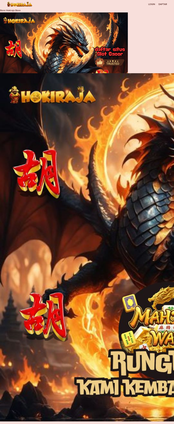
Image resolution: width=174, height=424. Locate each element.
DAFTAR (162, 4)
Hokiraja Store (13, 10)
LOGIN (151, 4)
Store (2, 10)
